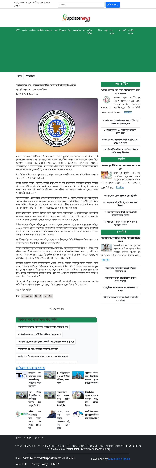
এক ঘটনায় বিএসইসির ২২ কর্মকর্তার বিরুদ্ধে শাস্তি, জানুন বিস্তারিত (120, 151)
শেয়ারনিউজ (76, 30)
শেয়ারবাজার (27, 296)
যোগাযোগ (39, 437)
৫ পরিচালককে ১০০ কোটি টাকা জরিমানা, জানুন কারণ (39, 334)
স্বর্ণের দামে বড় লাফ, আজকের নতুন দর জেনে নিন (38, 349)
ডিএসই (38, 296)
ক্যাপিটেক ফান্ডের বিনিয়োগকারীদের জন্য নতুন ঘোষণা (92, 415)
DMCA (55, 464)
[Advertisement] (78, 56)
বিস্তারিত (128, 112)
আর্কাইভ (27, 437)
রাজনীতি (32, 30)
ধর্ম (84, 30)
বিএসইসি (48, 296)
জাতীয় (24, 30)
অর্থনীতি (40, 30)
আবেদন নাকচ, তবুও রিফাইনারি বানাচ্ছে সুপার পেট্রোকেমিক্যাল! (120, 141)
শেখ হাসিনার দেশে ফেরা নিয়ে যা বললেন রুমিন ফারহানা (120, 279)
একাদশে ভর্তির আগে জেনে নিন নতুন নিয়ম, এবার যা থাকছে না (43, 356)
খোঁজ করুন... (113, 4)
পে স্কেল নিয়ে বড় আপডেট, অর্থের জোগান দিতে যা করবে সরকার (120, 214)
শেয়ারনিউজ (121, 84)
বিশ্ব (68, 30)
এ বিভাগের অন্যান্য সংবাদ (30, 368)
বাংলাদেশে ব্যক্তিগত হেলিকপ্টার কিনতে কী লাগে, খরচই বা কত (43, 327)
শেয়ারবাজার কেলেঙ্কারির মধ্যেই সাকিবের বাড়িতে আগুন (120, 270)
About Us (21, 464)
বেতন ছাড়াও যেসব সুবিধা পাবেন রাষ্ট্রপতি (120, 195)
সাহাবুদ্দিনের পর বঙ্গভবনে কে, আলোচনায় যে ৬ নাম (120, 289)
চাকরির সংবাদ (131, 32)
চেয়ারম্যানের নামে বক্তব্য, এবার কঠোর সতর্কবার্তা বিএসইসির (63, 399)
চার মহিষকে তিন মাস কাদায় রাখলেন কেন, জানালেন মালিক (120, 223)
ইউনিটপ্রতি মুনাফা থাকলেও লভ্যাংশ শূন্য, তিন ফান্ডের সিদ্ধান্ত (91, 399)
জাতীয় (121, 159)
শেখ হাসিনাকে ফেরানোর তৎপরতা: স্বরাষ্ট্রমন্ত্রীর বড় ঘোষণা (120, 299)
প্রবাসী (124, 30)
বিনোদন (62, 30)
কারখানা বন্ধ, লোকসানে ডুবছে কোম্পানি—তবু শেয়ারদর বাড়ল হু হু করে (46, 341)
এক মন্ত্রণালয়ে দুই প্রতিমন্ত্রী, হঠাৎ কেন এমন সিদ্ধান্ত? (120, 204)
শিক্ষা (100, 30)
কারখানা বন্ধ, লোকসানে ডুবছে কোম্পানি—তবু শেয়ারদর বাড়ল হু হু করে (120, 122)
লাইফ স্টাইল (89, 32)
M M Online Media (119, 459)
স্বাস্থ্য (106, 30)
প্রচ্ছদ (18, 30)
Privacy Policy (39, 464)
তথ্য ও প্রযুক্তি (114, 32)
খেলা (56, 30)
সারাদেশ (48, 30)
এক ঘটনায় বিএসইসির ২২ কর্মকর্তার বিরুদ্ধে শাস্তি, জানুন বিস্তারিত (35, 399)
